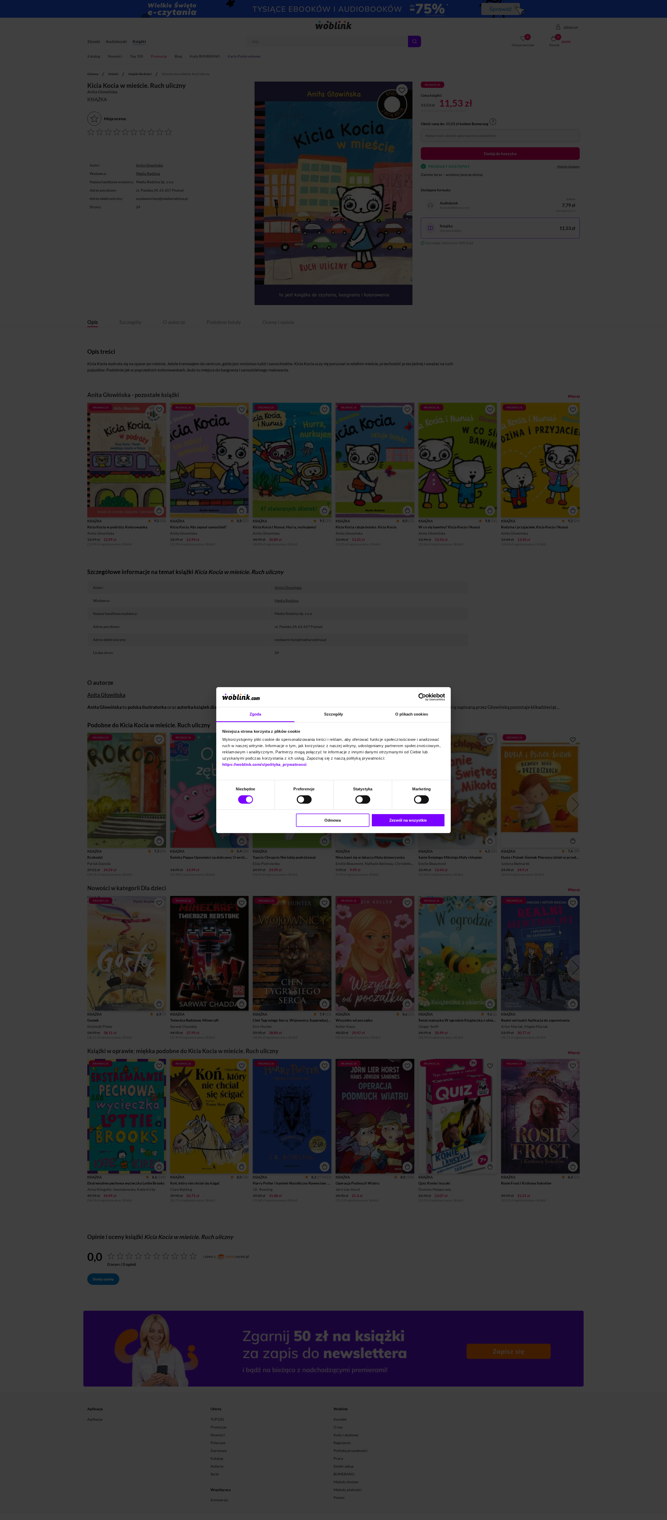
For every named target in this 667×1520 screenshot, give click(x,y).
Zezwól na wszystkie (408, 820)
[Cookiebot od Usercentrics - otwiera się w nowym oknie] (422, 697)
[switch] (304, 799)
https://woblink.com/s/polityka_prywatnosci (264, 764)
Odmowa (332, 820)
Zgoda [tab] (255, 714)
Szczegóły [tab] (333, 714)
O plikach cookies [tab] (411, 714)
